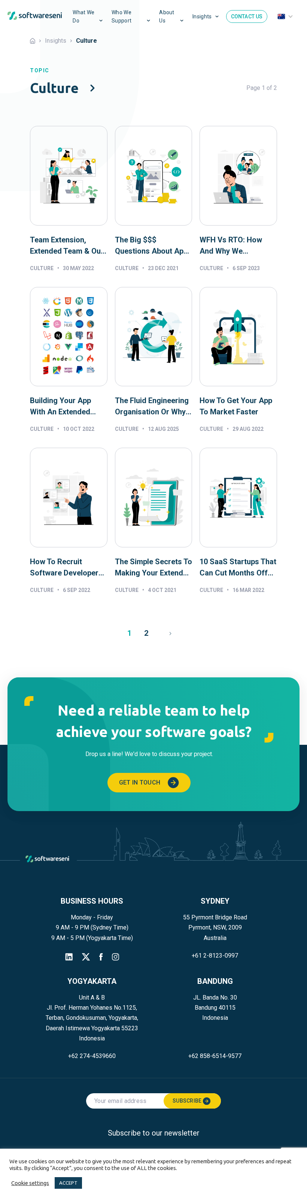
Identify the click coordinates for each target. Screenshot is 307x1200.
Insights (202, 16)
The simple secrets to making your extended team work (153, 567)
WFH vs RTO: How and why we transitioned (231, 246)
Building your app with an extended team (60, 406)
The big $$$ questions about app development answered (151, 246)
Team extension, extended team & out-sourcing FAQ (68, 246)
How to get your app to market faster (236, 406)
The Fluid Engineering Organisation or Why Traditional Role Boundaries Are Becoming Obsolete (152, 406)
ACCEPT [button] (68, 1182)
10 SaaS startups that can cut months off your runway (238, 567)
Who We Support (121, 16)
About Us (166, 16)
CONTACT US (247, 16)
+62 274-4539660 (92, 1056)
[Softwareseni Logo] (34, 16)
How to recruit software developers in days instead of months (66, 567)
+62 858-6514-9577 (214, 1056)
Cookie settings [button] (30, 1183)
